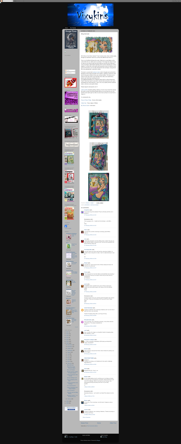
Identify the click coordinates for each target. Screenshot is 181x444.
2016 (67, 333)
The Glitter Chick (70, 318)
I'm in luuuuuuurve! (71, 385)
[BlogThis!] (98, 203)
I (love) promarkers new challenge (72, 383)
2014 (67, 337)
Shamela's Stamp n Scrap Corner (70, 308)
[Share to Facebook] (101, 203)
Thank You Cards (74, 235)
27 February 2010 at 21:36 (90, 245)
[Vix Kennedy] (66, 227)
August (69, 352)
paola (85, 284)
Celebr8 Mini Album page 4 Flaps (74, 311)
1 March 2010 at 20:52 (89, 405)
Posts (67, 70)
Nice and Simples (71, 369)
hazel (85, 368)
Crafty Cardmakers (70, 252)
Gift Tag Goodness (74, 282)
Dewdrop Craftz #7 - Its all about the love (72, 396)
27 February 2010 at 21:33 (90, 234)
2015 (67, 335)
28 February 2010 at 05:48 (90, 315)
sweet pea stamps (94, 204)
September (70, 350)
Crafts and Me (84, 89)
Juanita (86, 409)
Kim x (67, 242)
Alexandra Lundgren (89, 339)
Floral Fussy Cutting (74, 244)
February (69, 363)
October (69, 348)
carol (85, 330)
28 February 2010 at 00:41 (90, 303)
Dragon (86, 376)
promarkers (87, 204)
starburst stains (96, 72)
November (69, 346)
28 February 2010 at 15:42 (90, 335)
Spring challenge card (72, 377)
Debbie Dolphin (70, 261)
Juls (85, 239)
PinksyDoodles (87, 319)
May (68, 357)
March (68, 361)
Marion (86, 400)
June (68, 355)
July (68, 354)
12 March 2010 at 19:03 (89, 414)
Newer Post (84, 423)
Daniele (86, 348)
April (68, 359)
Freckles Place (69, 280)
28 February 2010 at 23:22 (90, 372)
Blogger (98, 440)
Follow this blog (71, 409)
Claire (85, 229)
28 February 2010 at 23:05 (90, 364)
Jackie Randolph (88, 307)
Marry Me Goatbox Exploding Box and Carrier (74, 293)
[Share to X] (100, 203)
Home (66, 27)
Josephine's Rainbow (71, 233)
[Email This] (97, 203)
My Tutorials (73, 27)
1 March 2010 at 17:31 (89, 396)
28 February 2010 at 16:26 (90, 344)
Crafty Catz (83, 103)
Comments (69, 72)
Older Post (113, 423)
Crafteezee (68, 289)
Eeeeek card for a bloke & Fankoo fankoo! (72, 372)
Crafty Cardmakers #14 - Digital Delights (72, 388)
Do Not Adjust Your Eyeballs (74, 272)
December (69, 344)
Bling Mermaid (70, 365)
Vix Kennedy (67, 224)
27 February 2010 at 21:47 (90, 267)
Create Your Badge (68, 228)
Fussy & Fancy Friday (86, 100)
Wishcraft (68, 298)
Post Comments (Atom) (92, 425)
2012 (67, 339)
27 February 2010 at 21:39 (90, 258)
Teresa (85, 272)
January (69, 398)
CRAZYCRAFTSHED (89, 358)
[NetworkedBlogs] (71, 407)
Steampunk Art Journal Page (74, 320)
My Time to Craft (85, 105)
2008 (67, 403)
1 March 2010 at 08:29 (89, 386)
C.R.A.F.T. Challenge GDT (74, 301)
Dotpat (85, 262)
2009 (67, 401)
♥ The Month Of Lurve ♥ (74, 263)
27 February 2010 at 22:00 (90, 291)
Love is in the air (70, 390)
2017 (67, 332)
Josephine (86, 209)
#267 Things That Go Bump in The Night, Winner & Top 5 (74, 256)
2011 (67, 341)
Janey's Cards (69, 270)
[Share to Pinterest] (102, 203)
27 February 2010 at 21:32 (90, 215)
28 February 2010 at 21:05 (90, 353)
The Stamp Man (88, 249)
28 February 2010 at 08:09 (90, 326)
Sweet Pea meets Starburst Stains (71, 367)
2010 (67, 343)
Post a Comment (86, 417)
